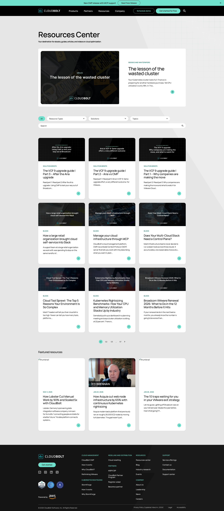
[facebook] (39, 472)
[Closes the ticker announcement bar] (220, 3)
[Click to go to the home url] (49, 11)
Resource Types (56, 118)
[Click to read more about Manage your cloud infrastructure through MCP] (112, 233)
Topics (135, 118)
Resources (103, 10)
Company (120, 10)
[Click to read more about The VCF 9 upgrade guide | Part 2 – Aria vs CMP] (112, 168)
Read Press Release (129, 3)
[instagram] (45, 472)
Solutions (95, 118)
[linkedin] (51, 472)
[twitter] (57, 472)
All (42, 118)
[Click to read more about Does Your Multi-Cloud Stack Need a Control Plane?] (162, 233)
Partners (88, 10)
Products (73, 10)
